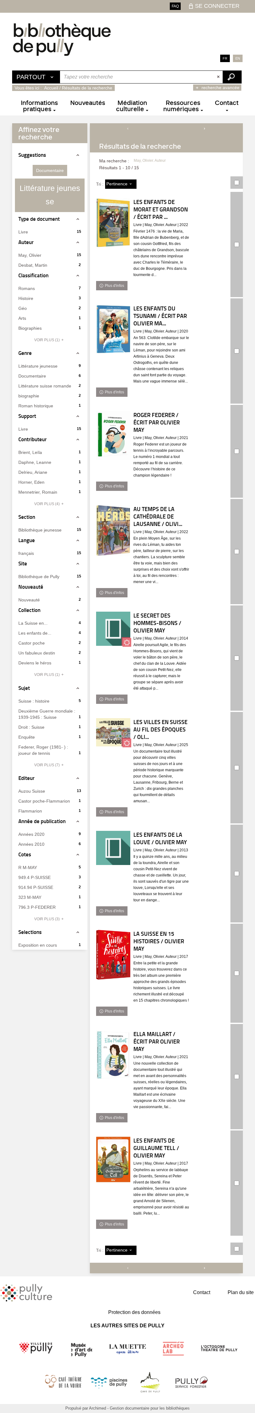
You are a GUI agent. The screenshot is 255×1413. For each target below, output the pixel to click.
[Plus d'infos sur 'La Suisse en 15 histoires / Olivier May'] (113, 954)
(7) (47, 765)
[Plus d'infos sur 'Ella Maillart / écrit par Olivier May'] (113, 1054)
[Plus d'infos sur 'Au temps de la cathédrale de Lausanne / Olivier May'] (113, 530)
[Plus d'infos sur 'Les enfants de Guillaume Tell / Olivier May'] (113, 1161)
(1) (47, 340)
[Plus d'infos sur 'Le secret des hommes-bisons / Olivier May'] (113, 629)
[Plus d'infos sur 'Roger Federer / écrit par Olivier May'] (113, 435)
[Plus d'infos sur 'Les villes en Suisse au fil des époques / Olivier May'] (113, 732)
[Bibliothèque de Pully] (62, 39)
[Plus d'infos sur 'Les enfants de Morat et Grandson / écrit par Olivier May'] (113, 222)
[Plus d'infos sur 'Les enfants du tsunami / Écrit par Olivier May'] (113, 329)
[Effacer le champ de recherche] (219, 77)
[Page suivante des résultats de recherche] (204, 128)
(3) (47, 919)
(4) (47, 504)
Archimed (97, 1408)
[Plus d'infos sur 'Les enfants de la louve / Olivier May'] (113, 848)
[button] (50, 170)
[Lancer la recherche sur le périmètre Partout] (232, 77)
